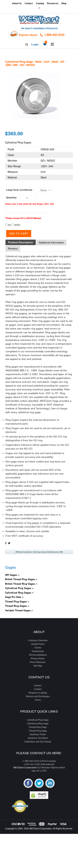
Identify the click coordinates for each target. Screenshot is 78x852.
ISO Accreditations (38, 655)
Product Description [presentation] (20, 242)
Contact (29, 3)
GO (9, 225)
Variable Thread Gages (18, 610)
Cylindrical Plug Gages (18, 588)
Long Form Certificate (19, 190)
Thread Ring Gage (38, 731)
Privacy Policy (38, 658)
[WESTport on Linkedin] (50, 784)
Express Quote (28, 35)
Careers (38, 685)
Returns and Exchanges (38, 696)
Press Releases (38, 662)
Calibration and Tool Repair (37, 741)
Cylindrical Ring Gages (18, 592)
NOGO (17, 225)
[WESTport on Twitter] (39, 784)
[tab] (20, 242)
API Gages (11, 575)
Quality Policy (37, 644)
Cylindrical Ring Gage (38, 723)
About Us (17, 3)
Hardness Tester (38, 734)
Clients (37, 647)
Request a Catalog (37, 693)
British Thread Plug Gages (20, 579)
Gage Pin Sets (13, 597)
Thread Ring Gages (16, 605)
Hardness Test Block (38, 738)
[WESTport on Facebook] (28, 784)
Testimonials (38, 651)
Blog (63, 3)
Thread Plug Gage (38, 727)
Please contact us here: (39, 753)
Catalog (40, 3)
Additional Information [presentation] (51, 242)
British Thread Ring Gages (20, 583)
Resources (52, 3)
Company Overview (38, 640)
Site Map (37, 666)
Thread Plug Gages (16, 601)
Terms (38, 700)
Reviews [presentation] (13, 248)
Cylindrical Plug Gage (38, 720)
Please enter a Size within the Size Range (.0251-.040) (29, 203)
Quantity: (11, 197)
